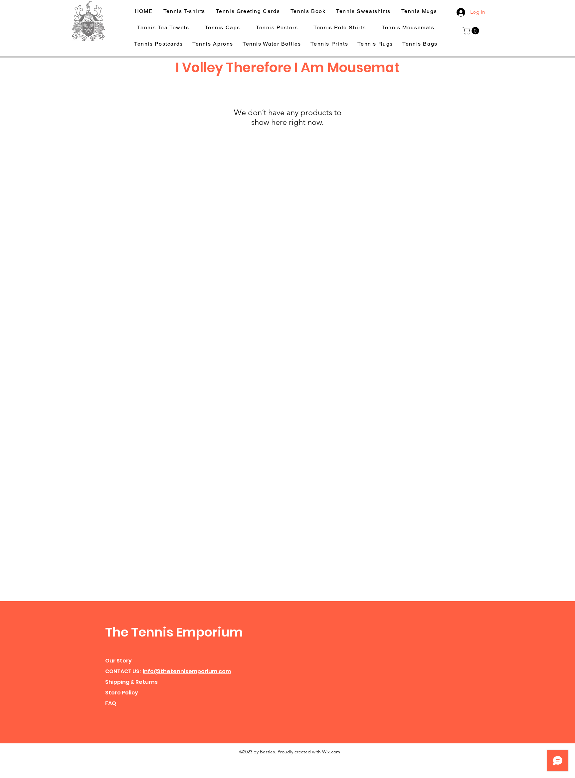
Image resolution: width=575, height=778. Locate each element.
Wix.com (331, 752)
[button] (472, 30)
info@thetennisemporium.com (187, 671)
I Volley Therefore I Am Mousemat (287, 67)
